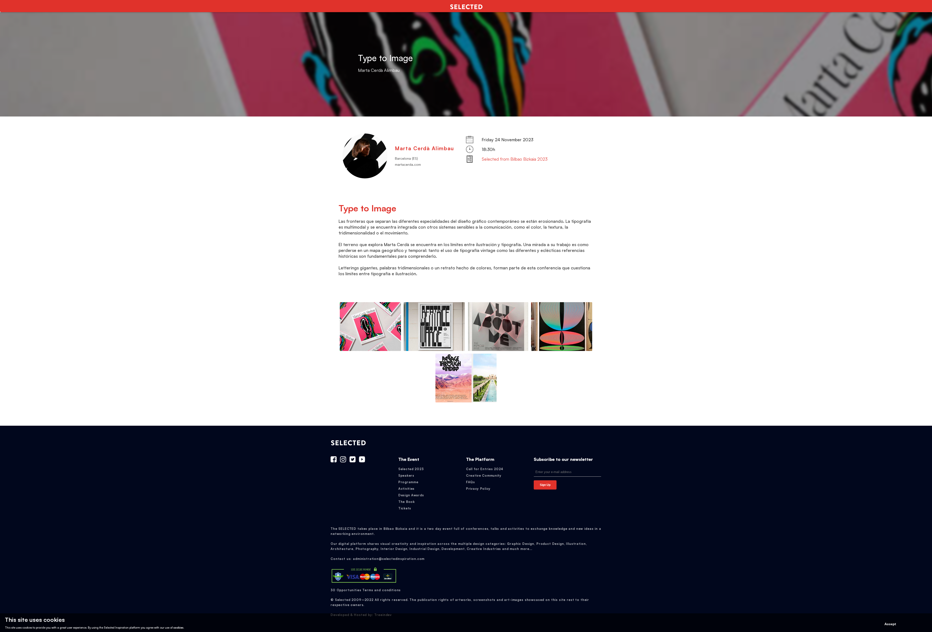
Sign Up (545, 485)
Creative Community (483, 475)
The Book (406, 502)
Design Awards (411, 495)
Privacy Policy (478, 489)
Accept (890, 624)
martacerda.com (408, 164)
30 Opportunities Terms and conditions (366, 590)
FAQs (470, 482)
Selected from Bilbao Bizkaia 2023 (515, 159)
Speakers (406, 475)
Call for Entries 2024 (484, 469)
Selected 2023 (411, 469)
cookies (178, 627)
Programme (408, 482)
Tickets (404, 508)
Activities (406, 489)
